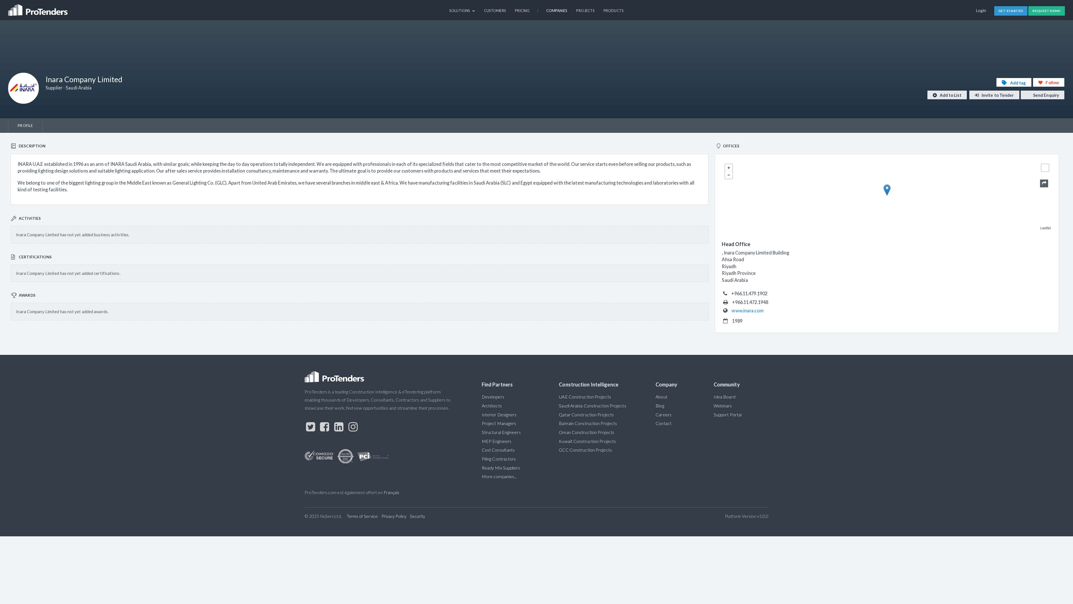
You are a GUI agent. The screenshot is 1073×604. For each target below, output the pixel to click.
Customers (495, 10)
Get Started (1010, 11)
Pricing (522, 10)
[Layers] (1045, 167)
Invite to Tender (997, 95)
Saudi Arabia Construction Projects (592, 405)
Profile (25, 125)
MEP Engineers (496, 441)
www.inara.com (747, 310)
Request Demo (1046, 11)
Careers (663, 414)
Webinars (723, 405)
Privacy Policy (393, 516)
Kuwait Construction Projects (587, 441)
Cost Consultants (498, 449)
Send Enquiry (1045, 95)
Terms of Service (362, 516)
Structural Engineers (501, 432)
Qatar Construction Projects (586, 414)
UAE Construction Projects (585, 396)
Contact (663, 423)
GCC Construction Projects (585, 449)
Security (417, 516)
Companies (557, 10)
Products (614, 10)
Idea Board (724, 396)
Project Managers (499, 423)
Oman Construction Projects (586, 432)
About (661, 396)
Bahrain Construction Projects (588, 423)
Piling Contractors (499, 458)
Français (392, 492)
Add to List (950, 95)
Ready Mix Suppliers (501, 467)
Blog (660, 405)
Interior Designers (499, 414)
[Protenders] (38, 7)
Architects (492, 405)
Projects (585, 10)
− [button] (728, 175)
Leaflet (1045, 227)
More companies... (499, 476)
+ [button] (728, 167)
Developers (493, 396)
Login (981, 10)
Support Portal (728, 414)
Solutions (460, 10)
